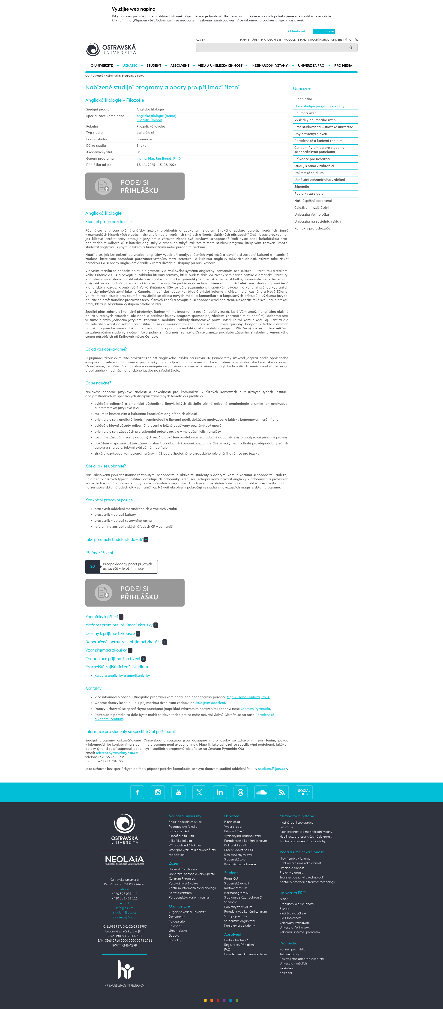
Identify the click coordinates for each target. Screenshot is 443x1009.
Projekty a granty (291, 872)
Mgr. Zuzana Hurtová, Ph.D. (248, 697)
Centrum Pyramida (255, 709)
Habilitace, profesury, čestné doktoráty (306, 836)
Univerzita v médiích (293, 963)
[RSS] (282, 792)
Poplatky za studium (310, 193)
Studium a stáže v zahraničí (243, 897)
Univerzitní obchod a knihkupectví (192, 874)
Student (157, 65)
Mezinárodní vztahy (273, 65)
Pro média (343, 65)
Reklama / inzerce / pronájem (300, 932)
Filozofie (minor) (149, 120)
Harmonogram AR (237, 893)
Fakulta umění (179, 831)
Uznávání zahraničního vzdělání (319, 180)
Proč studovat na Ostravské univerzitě (323, 127)
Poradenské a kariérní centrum (318, 141)
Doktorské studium (309, 173)
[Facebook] (137, 792)
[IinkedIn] (220, 792)
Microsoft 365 (271, 40)
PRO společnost (290, 918)
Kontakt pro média (292, 949)
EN (203, 40)
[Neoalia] (124, 860)
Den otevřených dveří (238, 855)
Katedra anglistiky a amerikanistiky (122, 675)
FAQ (227, 949)
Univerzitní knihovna (183, 869)
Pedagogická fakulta (183, 826)
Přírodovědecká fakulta (185, 845)
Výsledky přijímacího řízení (315, 120)
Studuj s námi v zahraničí (314, 166)
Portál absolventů (236, 940)
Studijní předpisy (235, 916)
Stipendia (301, 186)
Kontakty (175, 940)
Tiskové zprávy (290, 954)
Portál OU (231, 878)
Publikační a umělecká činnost (300, 863)
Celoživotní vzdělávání (311, 207)
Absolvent (183, 65)
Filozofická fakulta (181, 836)
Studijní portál (318, 40)
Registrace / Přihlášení (239, 944)
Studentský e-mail (236, 883)
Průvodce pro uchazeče (312, 159)
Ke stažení (286, 968)
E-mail (302, 40)
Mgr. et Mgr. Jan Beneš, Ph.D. (159, 158)
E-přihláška (303, 99)
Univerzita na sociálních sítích (317, 221)
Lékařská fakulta (180, 840)
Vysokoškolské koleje (183, 883)
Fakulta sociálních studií (185, 822)
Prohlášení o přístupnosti (297, 904)
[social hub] (304, 792)
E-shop (284, 909)
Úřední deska (178, 930)
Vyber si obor (233, 826)
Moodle (290, 40)
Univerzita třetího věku (311, 214)
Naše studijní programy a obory (125, 75)
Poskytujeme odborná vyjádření (302, 959)
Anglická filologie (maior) (156, 116)
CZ (198, 40)
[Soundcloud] (261, 792)
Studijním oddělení (210, 703)
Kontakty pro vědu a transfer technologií (307, 882)
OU (87, 75)
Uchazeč (133, 65)
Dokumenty (177, 916)
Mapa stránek (249, 40)
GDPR (284, 899)
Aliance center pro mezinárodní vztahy (306, 831)
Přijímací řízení (305, 113)
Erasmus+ (286, 827)
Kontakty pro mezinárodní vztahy (303, 841)
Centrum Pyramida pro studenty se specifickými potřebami (319, 150)
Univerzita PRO (314, 65)
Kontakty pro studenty (239, 925)
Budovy (174, 935)
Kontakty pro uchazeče (312, 228)
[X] (199, 792)
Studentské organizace (240, 921)
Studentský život (235, 859)
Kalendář (175, 926)
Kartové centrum (180, 893)
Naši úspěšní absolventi (313, 200)
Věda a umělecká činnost (223, 65)
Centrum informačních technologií (192, 888)
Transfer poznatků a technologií (301, 877)
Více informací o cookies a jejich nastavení (269, 20)
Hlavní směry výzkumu (295, 858)
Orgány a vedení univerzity (187, 912)
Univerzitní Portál (344, 40)
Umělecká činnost (292, 868)
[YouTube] (178, 792)
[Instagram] (158, 792)
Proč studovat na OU (238, 850)
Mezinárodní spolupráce (296, 822)
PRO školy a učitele (293, 913)
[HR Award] (124, 973)
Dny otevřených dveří (310, 134)
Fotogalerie (177, 921)
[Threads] (240, 792)
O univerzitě (105, 65)
